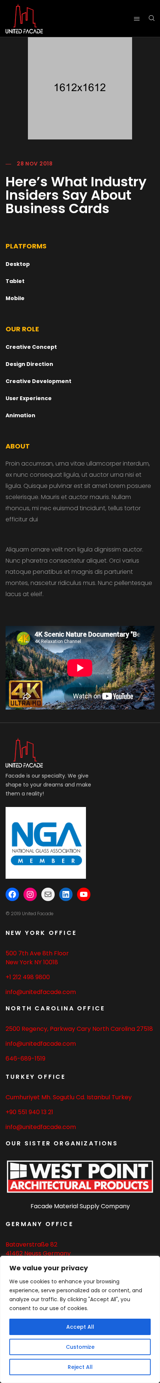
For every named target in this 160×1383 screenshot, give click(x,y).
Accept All (80, 1327)
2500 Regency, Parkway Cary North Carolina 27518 (79, 1029)
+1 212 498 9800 (28, 977)
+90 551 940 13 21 (29, 1112)
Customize (80, 1347)
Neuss (32, 1253)
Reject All (80, 1367)
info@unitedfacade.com (41, 992)
